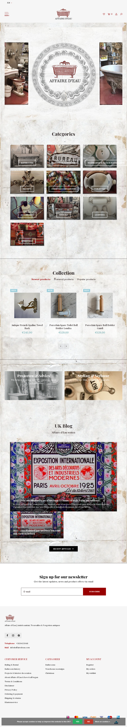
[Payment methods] (63, 717)
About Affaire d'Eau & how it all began (21, 677)
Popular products (86, 279)
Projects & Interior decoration (18, 673)
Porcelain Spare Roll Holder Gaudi (64, 327)
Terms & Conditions (13, 681)
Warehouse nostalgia (54, 669)
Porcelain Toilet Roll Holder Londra (100, 327)
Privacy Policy (11, 690)
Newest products (40, 279)
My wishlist (91, 673)
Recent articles (62, 549)
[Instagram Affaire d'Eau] (13, 635)
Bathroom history (12, 669)
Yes (77, 722)
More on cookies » (102, 722)
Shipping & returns (13, 698)
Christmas (49, 673)
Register (90, 665)
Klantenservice (11, 702)
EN (8, 3)
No (88, 722)
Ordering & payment (14, 694)
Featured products (64, 279)
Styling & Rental (11, 665)
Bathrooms (50, 665)
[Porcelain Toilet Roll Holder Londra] (100, 305)
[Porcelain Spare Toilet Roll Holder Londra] (27, 305)
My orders (90, 669)
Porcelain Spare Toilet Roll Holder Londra (27, 327)
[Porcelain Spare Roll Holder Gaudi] (63, 305)
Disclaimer (9, 685)
